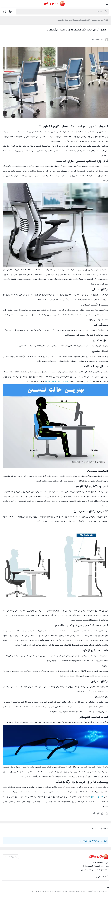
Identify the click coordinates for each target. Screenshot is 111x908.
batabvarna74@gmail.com (93, 866)
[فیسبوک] (94, 813)
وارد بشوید (83, 840)
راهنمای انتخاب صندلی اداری (57, 381)
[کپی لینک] (106, 813)
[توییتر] (98, 813)
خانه (106, 20)
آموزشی (100, 20)
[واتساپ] (102, 813)
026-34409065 (98, 863)
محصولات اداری (96, 796)
